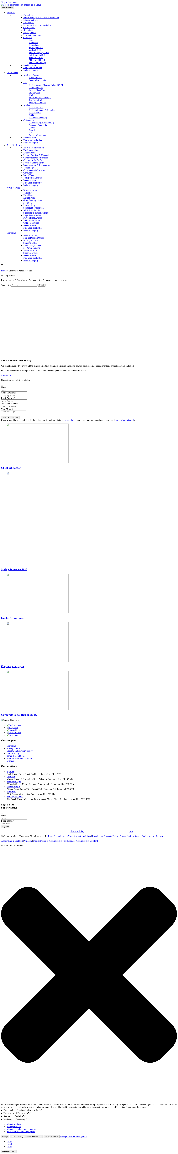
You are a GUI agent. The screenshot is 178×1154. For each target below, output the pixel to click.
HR (30, 132)
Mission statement (31, 20)
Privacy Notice (29, 32)
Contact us (11, 233)
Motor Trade (28, 175)
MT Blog (27, 203)
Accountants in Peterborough (62, 841)
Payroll (32, 130)
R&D (31, 115)
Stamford (11, 791)
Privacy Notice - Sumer (130, 836)
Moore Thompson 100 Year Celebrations (41, 17)
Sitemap (10, 761)
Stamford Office (36, 57)
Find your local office (32, 67)
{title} (9, 1141)
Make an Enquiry (31, 235)
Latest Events (29, 198)
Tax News (27, 193)
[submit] (2, 385)
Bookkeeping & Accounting (41, 122)
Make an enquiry (30, 70)
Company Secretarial (38, 125)
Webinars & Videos (31, 220)
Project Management (38, 135)
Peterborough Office (38, 55)
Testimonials (28, 22)
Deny (13, 1136)
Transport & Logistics (32, 178)
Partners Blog (29, 205)
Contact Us (6, 375)
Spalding (11, 771)
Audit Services (35, 77)
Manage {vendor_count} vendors (21, 1129)
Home (4, 271)
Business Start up (36, 107)
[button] (89, 975)
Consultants (34, 45)
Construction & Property (34, 170)
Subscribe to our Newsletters (36, 213)
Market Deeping (14, 781)
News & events (13, 188)
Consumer (27, 173)
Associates (33, 42)
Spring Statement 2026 (14, 569)
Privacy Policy (70, 420)
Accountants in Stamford (87, 841)
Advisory (27, 105)
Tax (25, 82)
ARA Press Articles (31, 210)
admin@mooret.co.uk (124, 420)
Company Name (8, 393)
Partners (32, 40)
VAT (31, 95)
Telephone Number (9, 403)
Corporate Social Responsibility (37, 25)
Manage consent (9, 1151)
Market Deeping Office (39, 52)
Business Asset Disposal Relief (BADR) (46, 85)
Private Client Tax (37, 90)
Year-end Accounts (37, 80)
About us (11, 12)
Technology (28, 168)
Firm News (28, 195)
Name (4, 387)
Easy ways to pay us (12, 666)
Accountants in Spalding (12, 841)
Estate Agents (29, 153)
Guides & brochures (12, 618)
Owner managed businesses (35, 158)
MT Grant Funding (37, 62)
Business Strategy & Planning (42, 110)
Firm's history (29, 15)
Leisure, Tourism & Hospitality (37, 155)
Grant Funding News (32, 200)
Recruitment (28, 30)
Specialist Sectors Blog (33, 208)
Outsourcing (28, 120)
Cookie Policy (13, 753)
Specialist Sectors (14, 145)
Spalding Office (36, 47)
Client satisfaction (11, 467)
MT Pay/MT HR (30, 240)
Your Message (7, 409)
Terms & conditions (56, 836)
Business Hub (35, 112)
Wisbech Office (36, 50)
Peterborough (13, 786)
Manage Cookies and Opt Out (30, 1136)
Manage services (14, 1126)
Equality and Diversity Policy (20, 751)
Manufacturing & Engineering (36, 165)
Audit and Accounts (32, 75)
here (131, 831)
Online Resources (31, 223)
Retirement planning (38, 117)
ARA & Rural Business (33, 148)
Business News (30, 190)
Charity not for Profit (32, 160)
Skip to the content (9, 2)
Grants (32, 127)
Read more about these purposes (21, 1131)
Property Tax (34, 92)
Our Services (12, 72)
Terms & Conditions (32, 35)
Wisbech (11, 776)
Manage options (14, 1124)
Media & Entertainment (33, 163)
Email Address (8, 398)
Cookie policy (148, 836)
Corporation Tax (36, 87)
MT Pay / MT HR (37, 60)
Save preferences (51, 1136)
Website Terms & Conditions (19, 758)
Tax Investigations (37, 100)
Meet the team (29, 65)
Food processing (30, 150)
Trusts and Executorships (40, 97)
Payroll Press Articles (32, 218)
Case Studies (29, 27)
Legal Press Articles (32, 215)
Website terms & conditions (79, 836)
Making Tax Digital (37, 102)
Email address (7, 821)
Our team (27, 37)
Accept (5, 1136)
